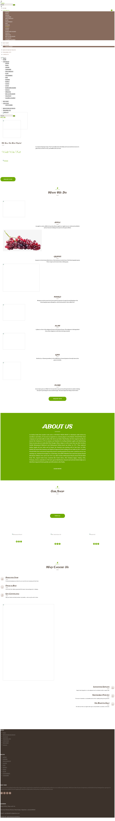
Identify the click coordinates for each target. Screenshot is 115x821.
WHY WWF (6, 743)
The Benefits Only (102, 703)
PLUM (4, 771)
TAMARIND (6, 775)
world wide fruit (3, 820)
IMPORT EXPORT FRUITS (9, 734)
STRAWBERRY (6, 773)
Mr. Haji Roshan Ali (57, 538)
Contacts (5, 745)
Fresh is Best (11, 586)
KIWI (4, 765)
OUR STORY (6, 740)
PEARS (4, 769)
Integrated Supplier (101, 687)
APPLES (5, 757)
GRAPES (5, 763)
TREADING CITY (7, 738)
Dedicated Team (12, 577)
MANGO (5, 767)
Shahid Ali (96, 538)
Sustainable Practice (100, 695)
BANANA (5, 759)
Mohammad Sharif (18, 538)
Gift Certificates (12, 594)
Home (4, 732)
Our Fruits (5, 736)
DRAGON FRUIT (7, 761)
